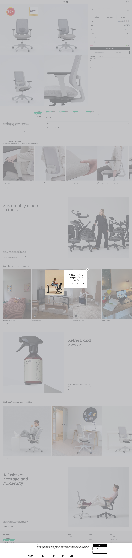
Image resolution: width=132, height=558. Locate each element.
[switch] (53, 556)
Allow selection (100, 548)
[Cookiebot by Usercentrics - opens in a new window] (30, 556)
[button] (87, 269)
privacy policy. (82, 283)
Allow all (99, 545)
